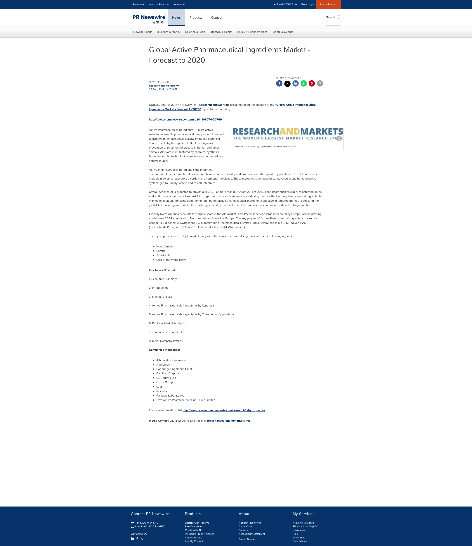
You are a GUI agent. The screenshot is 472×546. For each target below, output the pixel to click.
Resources (139, 4)
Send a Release (328, 4)
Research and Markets (214, 105)
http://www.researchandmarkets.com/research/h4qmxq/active (224, 410)
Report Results (193, 538)
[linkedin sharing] (295, 83)
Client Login (307, 4)
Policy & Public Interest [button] (252, 32)
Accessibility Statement (252, 534)
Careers (243, 530)
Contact (216, 17)
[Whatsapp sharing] (304, 83)
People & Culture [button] (283, 32)
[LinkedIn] (133, 538)
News (176, 17)
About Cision (246, 526)
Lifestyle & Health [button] (221, 32)
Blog (295, 534)
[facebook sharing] (279, 83)
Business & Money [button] (169, 32)
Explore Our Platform (197, 523)
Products (196, 17)
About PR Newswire (250, 523)
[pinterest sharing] (312, 83)
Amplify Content (194, 541)
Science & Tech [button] (195, 32)
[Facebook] (137, 538)
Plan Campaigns (194, 526)
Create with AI (193, 530)
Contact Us (137, 534)
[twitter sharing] (287, 84)
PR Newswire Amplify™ (305, 526)
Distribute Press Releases (199, 534)
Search (330, 17)
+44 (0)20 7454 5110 (146, 523)
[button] (288, 133)
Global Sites (246, 539)
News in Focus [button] (142, 32)
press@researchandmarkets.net (228, 420)
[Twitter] (142, 538)
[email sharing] (320, 83)
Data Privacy (300, 541)
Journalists (179, 4)
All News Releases (303, 523)
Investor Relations (159, 4)
